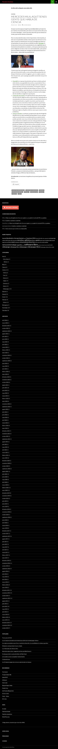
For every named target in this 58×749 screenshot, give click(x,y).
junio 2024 (4, 363)
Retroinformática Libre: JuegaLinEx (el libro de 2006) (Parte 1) (16, 651)
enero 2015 (5, 620)
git (24, 240)
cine (43, 238)
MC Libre (4, 699)
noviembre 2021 (6, 433)
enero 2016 (5, 587)
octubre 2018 (5, 514)
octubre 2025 (5, 328)
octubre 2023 (5, 382)
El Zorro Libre (5, 693)
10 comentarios (27, 24)
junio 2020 (4, 476)
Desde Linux (5, 688)
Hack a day (4, 682)
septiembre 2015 (6, 598)
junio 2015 (4, 606)
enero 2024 (5, 374)
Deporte (4, 291)
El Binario (4, 680)
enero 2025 (5, 352)
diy (11, 240)
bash (25, 238)
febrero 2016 (5, 584)
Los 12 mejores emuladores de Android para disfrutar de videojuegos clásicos (20, 640)
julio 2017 (4, 541)
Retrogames (5, 305)
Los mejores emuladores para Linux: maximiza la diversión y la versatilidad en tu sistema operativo (25, 643)
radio (19, 193)
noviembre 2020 (6, 463)
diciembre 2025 (6, 325)
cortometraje (52, 238)
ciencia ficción (39, 238)
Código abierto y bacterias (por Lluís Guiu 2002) (13, 722)
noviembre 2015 (6, 593)
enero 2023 (5, 401)
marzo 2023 (5, 395)
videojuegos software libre (46, 247)
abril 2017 (4, 549)
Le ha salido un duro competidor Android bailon (13, 656)
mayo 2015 (4, 609)
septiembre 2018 (6, 517)
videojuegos (23, 247)
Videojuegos (6, 288)
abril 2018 (4, 522)
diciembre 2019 (6, 493)
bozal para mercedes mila (18, 190)
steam (43, 245)
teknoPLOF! (5, 677)
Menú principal (56, 2)
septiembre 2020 (6, 468)
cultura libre (5, 240)
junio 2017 (4, 544)
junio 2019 (4, 503)
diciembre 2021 (6, 431)
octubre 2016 (5, 566)
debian (9, 240)
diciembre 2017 (6, 530)
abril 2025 (4, 344)
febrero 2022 (5, 425)
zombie (52, 247)
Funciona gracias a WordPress (8, 747)
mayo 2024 (4, 366)
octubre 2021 (5, 436)
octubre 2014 (5, 628)
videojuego (6, 247)
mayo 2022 (4, 417)
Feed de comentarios (7, 714)
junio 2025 (4, 339)
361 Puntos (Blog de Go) (8, 690)
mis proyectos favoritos (27, 242)
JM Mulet (41, 43)
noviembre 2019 (6, 495)
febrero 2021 (5, 455)
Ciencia (4, 267)
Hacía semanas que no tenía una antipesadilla (16, 228)
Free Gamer (5, 672)
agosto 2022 (5, 409)
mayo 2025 (4, 341)
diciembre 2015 (6, 590)
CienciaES (15, 81)
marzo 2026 (5, 323)
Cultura (13, 14)
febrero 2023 (5, 398)
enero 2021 (5, 458)
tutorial (48, 245)
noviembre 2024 (6, 355)
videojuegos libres (34, 247)
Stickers (5, 261)
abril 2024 (4, 368)
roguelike (19, 245)
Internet (4, 299)
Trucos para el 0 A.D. (7, 637)
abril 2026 (4, 320)
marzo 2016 (5, 582)
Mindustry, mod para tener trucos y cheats (12, 646)
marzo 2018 (5, 525)
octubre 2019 (5, 498)
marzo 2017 (5, 552)
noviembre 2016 (6, 563)
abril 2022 (4, 420)
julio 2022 (4, 412)
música (36, 242)
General (4, 294)
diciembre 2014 (6, 622)
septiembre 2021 (6, 439)
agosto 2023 (5, 385)
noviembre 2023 (6, 379)
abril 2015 (4, 611)
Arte (3, 256)
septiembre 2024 (6, 360)
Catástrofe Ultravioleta (19, 95)
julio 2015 (4, 603)
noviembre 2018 (6, 512)
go (35, 240)
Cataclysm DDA (30, 238)
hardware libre (48, 240)
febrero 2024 (5, 371)
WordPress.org (5, 717)
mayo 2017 (4, 547)
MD (20, 24)
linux (9, 242)
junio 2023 (4, 390)
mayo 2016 (4, 576)
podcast (14, 193)
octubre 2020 (5, 466)
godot (38, 240)
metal (13, 242)
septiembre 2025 (6, 331)
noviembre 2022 (6, 404)
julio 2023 (4, 387)
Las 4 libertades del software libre (10, 648)
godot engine (42, 240)
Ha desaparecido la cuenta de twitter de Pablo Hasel (14, 654)
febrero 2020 (5, 487)
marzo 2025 (5, 347)
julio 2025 (4, 336)
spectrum (40, 245)
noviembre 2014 (6, 625)
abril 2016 (4, 579)
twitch (51, 245)
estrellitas (20, 240)
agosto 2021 (5, 441)
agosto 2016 (5, 571)
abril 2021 (4, 449)
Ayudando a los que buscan (15, 238)
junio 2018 (4, 520)
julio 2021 (4, 444)
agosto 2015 (5, 601)
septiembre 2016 (6, 568)
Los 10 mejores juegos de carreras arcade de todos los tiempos (16, 662)
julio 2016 (4, 574)
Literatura (5, 283)
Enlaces (5, 302)
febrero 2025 (5, 350)
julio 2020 (4, 474)
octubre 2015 (5, 595)
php (39, 242)
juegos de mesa (5, 242)
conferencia (46, 238)
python (46, 242)
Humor (4, 297)
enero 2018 (5, 528)
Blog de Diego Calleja (7, 685)
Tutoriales (4, 310)
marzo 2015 (5, 614)
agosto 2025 (5, 333)
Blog (3, 264)
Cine (4, 275)
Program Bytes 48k (6, 674)
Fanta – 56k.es (5, 696)
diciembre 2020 (6, 460)
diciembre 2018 (6, 509)
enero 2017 (5, 557)
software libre (31, 244)
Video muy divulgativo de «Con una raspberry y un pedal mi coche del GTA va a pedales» (26, 218)
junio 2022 (4, 414)
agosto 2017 (5, 539)
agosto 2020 (5, 471)
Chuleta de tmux (6, 659)
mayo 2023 (4, 393)
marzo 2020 (5, 485)
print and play (42, 242)
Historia (5, 278)
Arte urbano (6, 259)
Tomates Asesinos (7, 2)
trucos (45, 245)
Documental (15, 240)
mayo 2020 (4, 479)
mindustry (17, 242)
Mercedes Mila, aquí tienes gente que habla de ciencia (29, 19)
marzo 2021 (5, 452)
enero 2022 (5, 428)
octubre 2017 (5, 533)
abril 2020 (4, 482)
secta (23, 245)
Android (4, 238)
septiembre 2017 (6, 536)
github (27, 240)
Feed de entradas (6, 711)
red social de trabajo (9, 245)
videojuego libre (14, 247)
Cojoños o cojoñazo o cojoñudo (13, 220)
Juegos (4, 280)
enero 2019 (5, 506)
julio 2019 (4, 501)
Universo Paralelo (17, 113)
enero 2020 (5, 490)
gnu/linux (32, 240)
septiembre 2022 (6, 406)
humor (53, 240)
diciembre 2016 (6, 560)
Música (4, 286)
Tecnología (4, 307)
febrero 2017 (5, 555)
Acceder (4, 708)
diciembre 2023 (6, 377)
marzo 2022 (5, 422)
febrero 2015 (5, 617)
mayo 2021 (4, 447)
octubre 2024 (5, 358)
